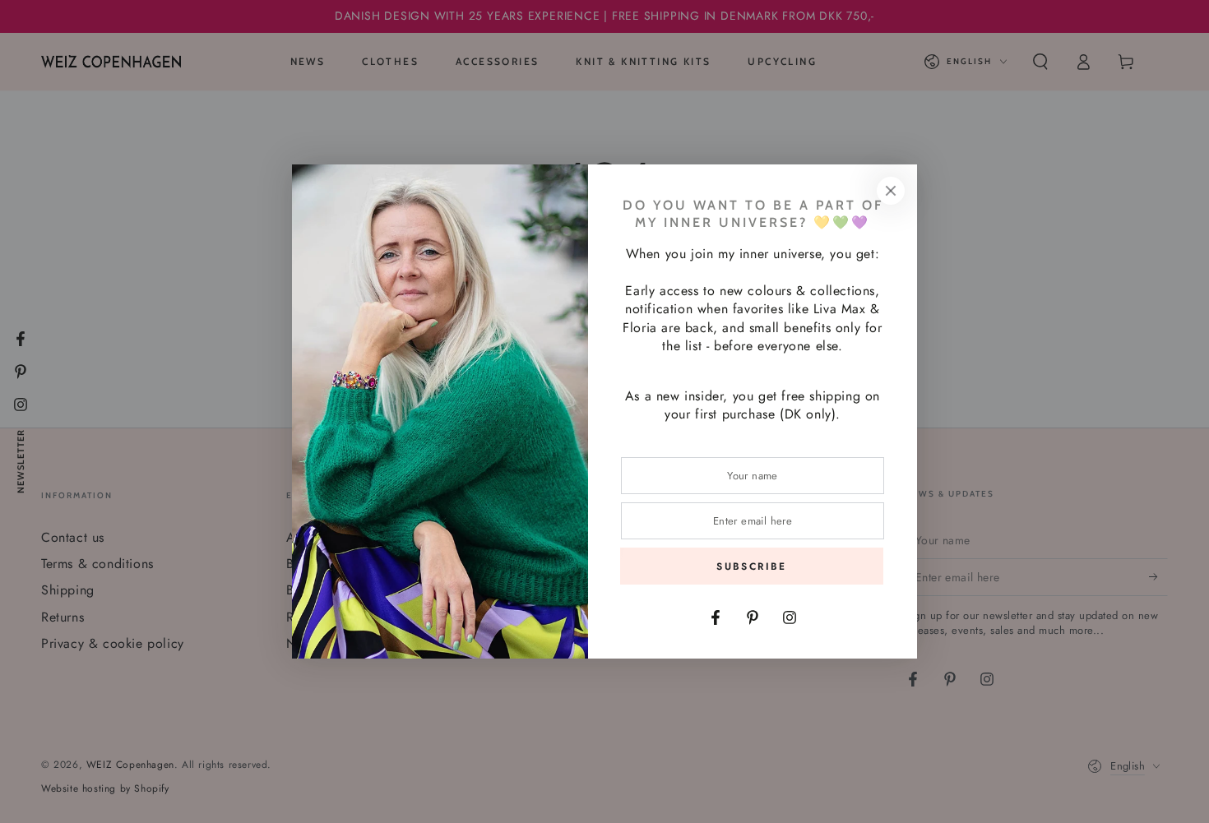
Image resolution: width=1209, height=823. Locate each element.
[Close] (891, 191)
